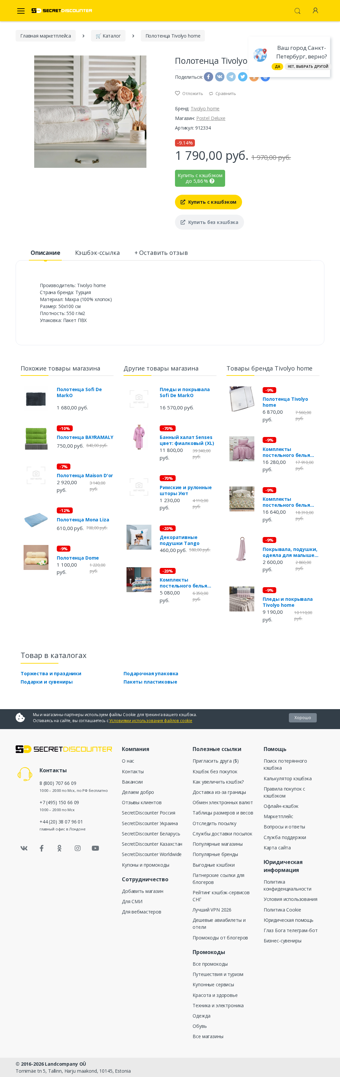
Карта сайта (277, 847)
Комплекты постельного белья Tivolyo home (286, 452)
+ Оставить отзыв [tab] (161, 253)
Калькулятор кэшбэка (288, 778)
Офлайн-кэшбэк (281, 806)
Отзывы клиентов (142, 802)
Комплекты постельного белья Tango (183, 583)
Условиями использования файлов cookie (150, 720)
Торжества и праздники (51, 673)
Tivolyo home (205, 108)
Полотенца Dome (78, 558)
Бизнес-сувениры (282, 940)
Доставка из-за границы (219, 792)
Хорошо (303, 717)
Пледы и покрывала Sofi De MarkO (185, 392)
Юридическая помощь (288, 920)
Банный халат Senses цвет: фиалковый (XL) (187, 440)
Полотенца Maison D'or (85, 476)
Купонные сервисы (213, 984)
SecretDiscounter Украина (150, 823)
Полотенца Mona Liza (83, 520)
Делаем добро (138, 792)
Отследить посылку (214, 823)
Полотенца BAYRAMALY (85, 437)
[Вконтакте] (24, 848)
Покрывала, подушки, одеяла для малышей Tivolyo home (290, 552)
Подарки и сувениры (46, 682)
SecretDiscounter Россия (148, 812)
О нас (128, 761)
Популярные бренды (215, 854)
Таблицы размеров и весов (223, 812)
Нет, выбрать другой (308, 66)
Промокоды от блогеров (220, 937)
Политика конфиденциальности (287, 885)
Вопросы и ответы (284, 826)
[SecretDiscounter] (62, 10)
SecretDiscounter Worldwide (152, 854)
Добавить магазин (142, 891)
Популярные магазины (217, 844)
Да (277, 66)
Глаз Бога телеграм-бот (291, 930)
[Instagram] (77, 848)
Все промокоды (210, 964)
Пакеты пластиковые (150, 682)
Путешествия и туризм (218, 974)
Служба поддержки (285, 837)
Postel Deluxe (210, 118)
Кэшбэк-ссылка (97, 253)
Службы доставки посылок (222, 833)
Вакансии (132, 782)
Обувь (200, 1026)
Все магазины (208, 1036)
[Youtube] (95, 848)
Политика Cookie (282, 910)
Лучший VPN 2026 (212, 910)
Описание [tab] (45, 253)
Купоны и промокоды (145, 865)
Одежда (201, 1016)
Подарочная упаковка (151, 673)
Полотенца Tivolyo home (285, 402)
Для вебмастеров (141, 912)
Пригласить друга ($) (215, 761)
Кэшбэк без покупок (215, 771)
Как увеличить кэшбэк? (218, 782)
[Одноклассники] (59, 848)
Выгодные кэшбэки (214, 865)
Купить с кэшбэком (211, 202)
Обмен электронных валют (223, 802)
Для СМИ (132, 901)
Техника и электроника (218, 1005)
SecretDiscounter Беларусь (151, 833)
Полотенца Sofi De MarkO (79, 392)
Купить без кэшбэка (212, 222)
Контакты (133, 771)
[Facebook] (42, 848)
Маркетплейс (278, 816)
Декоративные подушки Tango (179, 540)
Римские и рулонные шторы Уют (186, 490)
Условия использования (290, 899)
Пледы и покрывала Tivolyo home (288, 602)
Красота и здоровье (215, 995)
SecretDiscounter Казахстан (152, 844)
